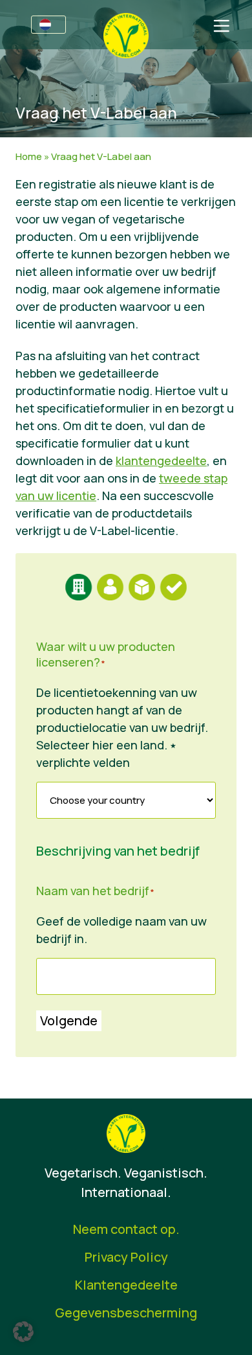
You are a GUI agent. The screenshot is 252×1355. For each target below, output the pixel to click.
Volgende (69, 1020)
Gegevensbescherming (126, 1312)
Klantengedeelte (126, 1284)
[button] (23, 1331)
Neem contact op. (126, 1229)
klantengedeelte (161, 460)
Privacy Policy (126, 1257)
